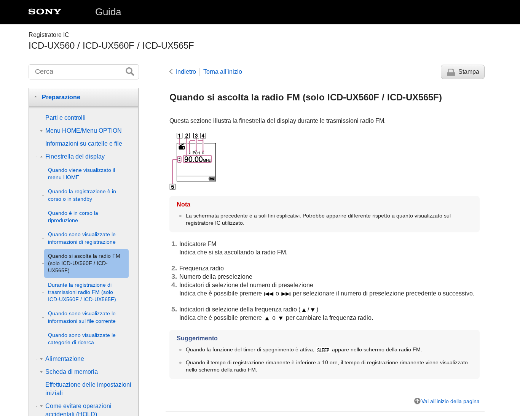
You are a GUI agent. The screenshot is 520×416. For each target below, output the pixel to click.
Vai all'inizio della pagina (450, 401)
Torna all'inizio (222, 71)
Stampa (468, 71)
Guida (108, 11)
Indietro (186, 71)
